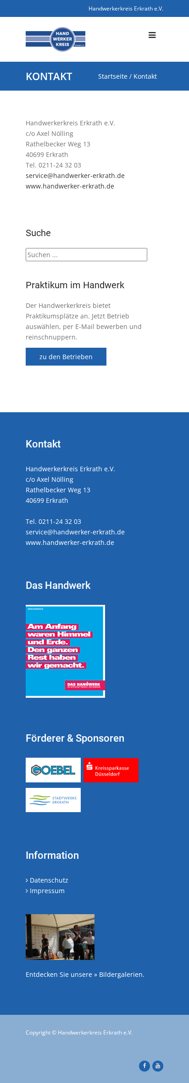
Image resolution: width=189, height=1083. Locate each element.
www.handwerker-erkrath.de (70, 186)
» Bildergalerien (118, 974)
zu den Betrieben (66, 356)
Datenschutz (48, 880)
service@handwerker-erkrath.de (75, 175)
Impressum (46, 890)
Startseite (113, 76)
